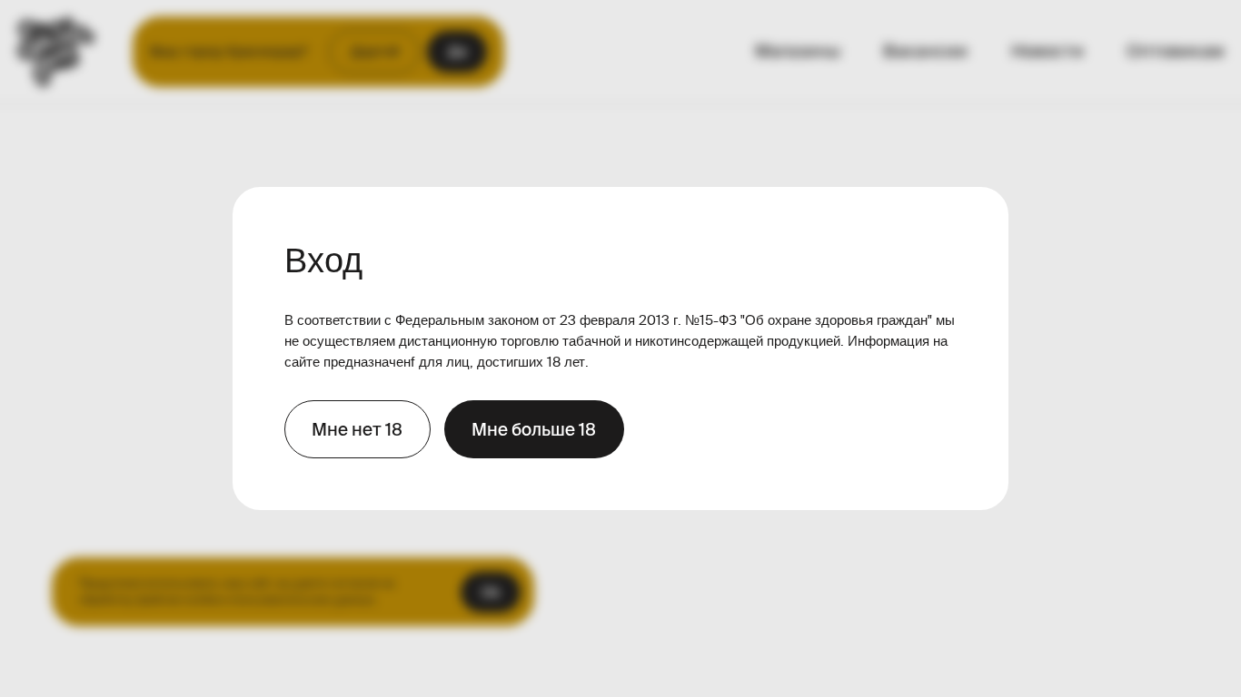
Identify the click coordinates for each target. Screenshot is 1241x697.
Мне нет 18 (357, 429)
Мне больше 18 (534, 429)
